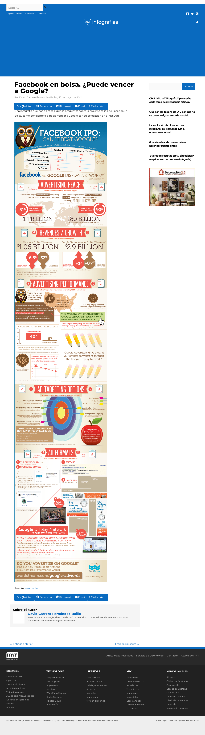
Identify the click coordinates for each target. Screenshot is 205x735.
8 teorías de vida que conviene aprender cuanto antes (167, 144)
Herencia (171, 704)
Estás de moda (94, 681)
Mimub (10, 703)
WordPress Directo (56, 693)
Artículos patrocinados (119, 655)
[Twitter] (192, 13)
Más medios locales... (177, 708)
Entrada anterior (21, 643)
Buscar (189, 86)
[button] (197, 22)
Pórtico (10, 707)
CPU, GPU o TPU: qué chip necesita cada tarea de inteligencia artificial (170, 100)
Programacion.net (55, 677)
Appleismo (52, 685)
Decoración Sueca (15, 684)
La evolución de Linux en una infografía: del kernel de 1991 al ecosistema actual (167, 129)
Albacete (171, 677)
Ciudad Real (173, 692)
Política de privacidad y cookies (183, 720)
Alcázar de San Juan (177, 681)
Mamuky (91, 693)
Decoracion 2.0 (14, 676)
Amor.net (91, 689)
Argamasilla (173, 685)
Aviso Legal (161, 720)
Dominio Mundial (136, 681)
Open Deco (12, 680)
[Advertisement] (102, 52)
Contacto (42, 13)
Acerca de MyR (190, 655)
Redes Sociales (54, 697)
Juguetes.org (133, 689)
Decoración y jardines (17, 699)
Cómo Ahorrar (134, 700)
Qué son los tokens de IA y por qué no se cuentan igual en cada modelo (172, 113)
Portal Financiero (135, 704)
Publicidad (29, 13)
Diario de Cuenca (176, 696)
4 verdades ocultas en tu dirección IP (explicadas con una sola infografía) (171, 157)
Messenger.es (53, 681)
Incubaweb (52, 689)
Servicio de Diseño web (150, 655)
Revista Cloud (53, 700)
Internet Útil (52, 704)
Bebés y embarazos (96, 685)
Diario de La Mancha (177, 700)
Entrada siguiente (127, 643)
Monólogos (132, 693)
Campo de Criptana (177, 688)
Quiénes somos (15, 13)
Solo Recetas (93, 677)
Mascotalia (132, 697)
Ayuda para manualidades (20, 696)
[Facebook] (187, 13)
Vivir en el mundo (95, 700)
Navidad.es (132, 685)
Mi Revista (132, 708)
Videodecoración (15, 692)
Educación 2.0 (134, 677)
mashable (31, 588)
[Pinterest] (197, 13)
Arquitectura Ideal (15, 688)
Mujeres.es (92, 697)
